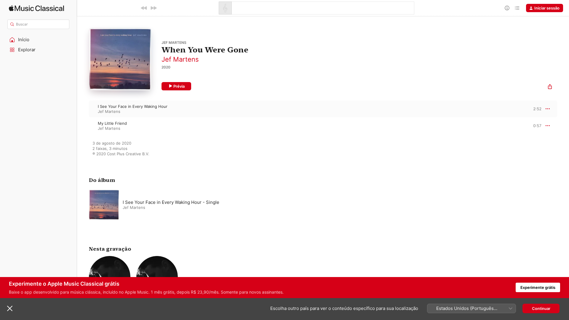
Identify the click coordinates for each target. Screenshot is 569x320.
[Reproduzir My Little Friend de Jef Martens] (83, 125)
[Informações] (507, 8)
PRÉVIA (536, 109)
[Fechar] (9, 308)
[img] (36, 8)
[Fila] (517, 8)
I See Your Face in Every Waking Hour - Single (171, 202)
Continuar (541, 308)
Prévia (179, 86)
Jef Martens (180, 59)
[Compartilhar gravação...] (550, 87)
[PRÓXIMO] (153, 8)
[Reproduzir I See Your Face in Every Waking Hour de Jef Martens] (83, 108)
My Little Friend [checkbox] (112, 123)
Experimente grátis (537, 287)
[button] (38, 39)
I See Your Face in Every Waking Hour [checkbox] (132, 106)
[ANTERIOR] (144, 8)
